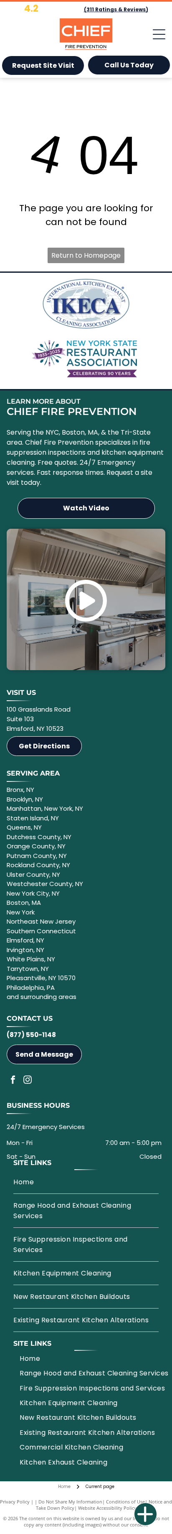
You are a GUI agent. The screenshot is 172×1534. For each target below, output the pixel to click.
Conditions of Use (125, 1501)
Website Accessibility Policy (107, 1508)
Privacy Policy (15, 1501)
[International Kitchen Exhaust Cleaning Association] (86, 304)
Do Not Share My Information (70, 1501)
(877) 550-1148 (31, 1034)
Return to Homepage (86, 255)
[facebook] (13, 1080)
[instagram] (27, 1080)
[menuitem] (85, 1182)
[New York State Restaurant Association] (86, 358)
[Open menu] (159, 34)
